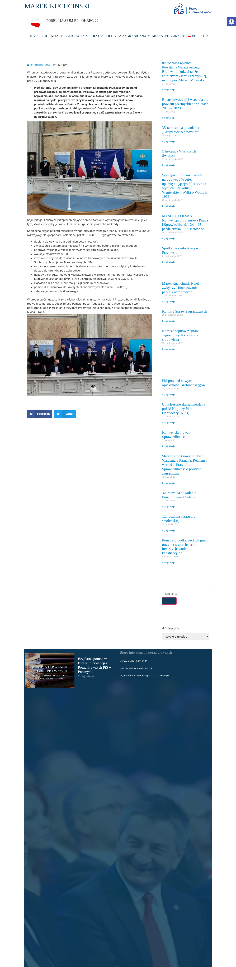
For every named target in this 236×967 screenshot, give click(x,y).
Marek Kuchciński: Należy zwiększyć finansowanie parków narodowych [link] (181, 287)
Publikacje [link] (175, 36)
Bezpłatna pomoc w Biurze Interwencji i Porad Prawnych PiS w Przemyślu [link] (95, 665)
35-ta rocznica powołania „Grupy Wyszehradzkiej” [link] (180, 130)
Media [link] (157, 36)
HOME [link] (33, 36)
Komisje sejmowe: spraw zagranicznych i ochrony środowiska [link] (180, 335)
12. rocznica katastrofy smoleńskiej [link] (178, 518)
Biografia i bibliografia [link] (62, 36)
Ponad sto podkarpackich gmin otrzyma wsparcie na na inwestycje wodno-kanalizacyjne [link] (185, 546)
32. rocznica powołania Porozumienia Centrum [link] (179, 495)
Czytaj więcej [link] (86, 676)
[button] (40, 414)
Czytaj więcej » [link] (168, 89)
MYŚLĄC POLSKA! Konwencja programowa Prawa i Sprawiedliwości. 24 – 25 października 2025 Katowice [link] (185, 222)
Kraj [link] (95, 36)
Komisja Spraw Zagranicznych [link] (184, 311)
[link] (231, 21)
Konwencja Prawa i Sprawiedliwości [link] (176, 434)
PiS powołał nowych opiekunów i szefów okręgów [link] (183, 383)
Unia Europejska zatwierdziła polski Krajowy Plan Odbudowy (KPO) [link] (183, 408)
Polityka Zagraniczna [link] (125, 36)
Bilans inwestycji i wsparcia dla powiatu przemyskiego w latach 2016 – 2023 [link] (185, 103)
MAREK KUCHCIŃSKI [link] (57, 6)
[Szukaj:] (185, 593)
